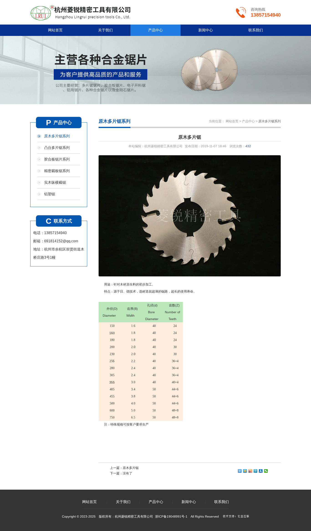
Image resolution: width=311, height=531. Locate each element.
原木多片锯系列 (57, 136)
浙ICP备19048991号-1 (171, 516)
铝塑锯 (49, 194)
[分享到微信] (266, 471)
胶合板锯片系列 (57, 159)
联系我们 (255, 30)
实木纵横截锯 (55, 182)
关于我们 (105, 30)
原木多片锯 (131, 468)
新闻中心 (205, 30)
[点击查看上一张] (144, 216)
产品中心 (155, 30)
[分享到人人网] (261, 471)
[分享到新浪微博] (250, 471)
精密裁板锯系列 (57, 171)
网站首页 (55, 30)
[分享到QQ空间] (245, 471)
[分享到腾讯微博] (255, 471)
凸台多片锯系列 (57, 148)
